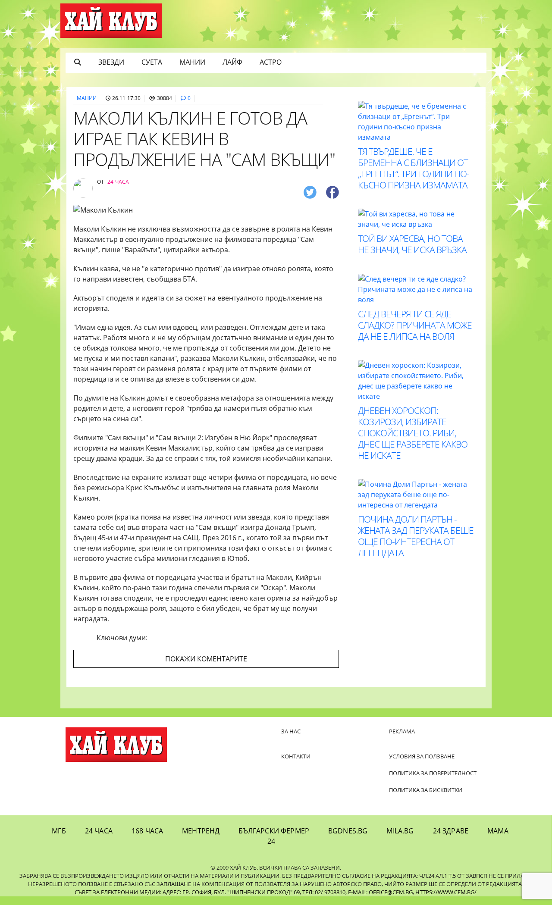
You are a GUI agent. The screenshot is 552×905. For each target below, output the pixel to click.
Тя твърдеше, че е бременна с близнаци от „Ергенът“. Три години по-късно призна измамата (413, 168)
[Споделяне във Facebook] (332, 191)
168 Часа (147, 831)
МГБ (59, 831)
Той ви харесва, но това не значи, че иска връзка (412, 244)
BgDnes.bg (347, 831)
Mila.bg (400, 831)
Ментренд (201, 831)
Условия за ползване (422, 756)
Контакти (295, 756)
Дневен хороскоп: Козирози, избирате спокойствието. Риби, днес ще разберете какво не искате (412, 432)
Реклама (402, 731)
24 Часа (99, 831)
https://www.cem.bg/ (446, 892)
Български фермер (273, 831)
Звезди (111, 62)
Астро (271, 62)
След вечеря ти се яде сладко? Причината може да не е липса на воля (415, 325)
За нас (291, 731)
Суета (151, 62)
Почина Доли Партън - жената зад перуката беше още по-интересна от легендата (416, 536)
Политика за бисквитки (425, 790)
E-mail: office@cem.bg (380, 892)
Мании (192, 62)
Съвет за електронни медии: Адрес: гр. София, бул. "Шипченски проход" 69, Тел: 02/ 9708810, (211, 892)
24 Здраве (450, 831)
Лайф (232, 62)
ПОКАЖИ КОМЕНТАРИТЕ (206, 659)
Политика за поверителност (433, 773)
